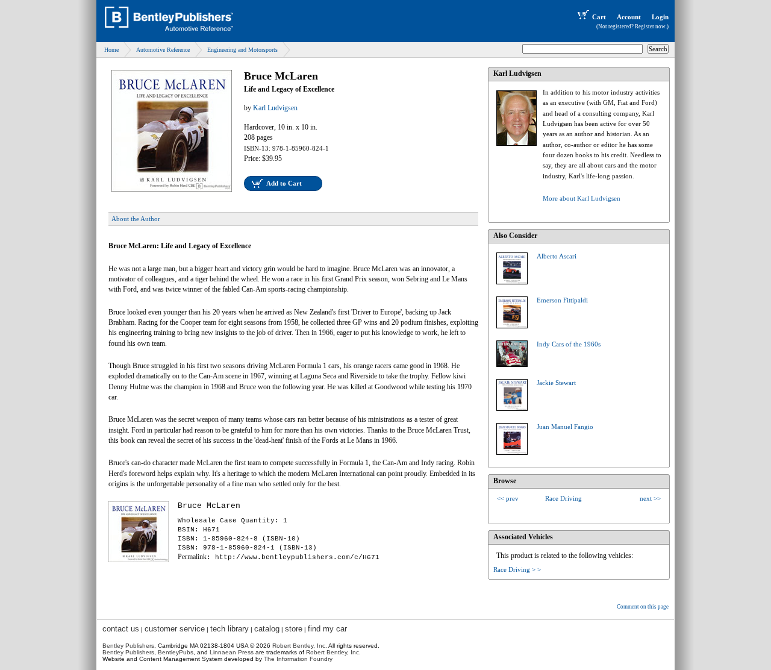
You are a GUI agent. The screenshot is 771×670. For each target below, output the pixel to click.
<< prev (508, 498)
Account (629, 16)
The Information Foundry (298, 659)
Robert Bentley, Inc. (333, 652)
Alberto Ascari (556, 256)
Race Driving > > (517, 569)
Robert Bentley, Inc (298, 645)
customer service (175, 628)
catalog (266, 628)
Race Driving (563, 498)
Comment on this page (643, 607)
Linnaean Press (232, 652)
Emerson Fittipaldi (562, 300)
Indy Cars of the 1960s (569, 344)
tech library (229, 628)
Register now (650, 26)
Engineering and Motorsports (242, 49)
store (293, 628)
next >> (650, 498)
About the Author (135, 218)
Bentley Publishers (128, 645)
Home (111, 49)
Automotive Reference (163, 49)
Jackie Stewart (556, 382)
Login (660, 16)
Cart (599, 16)
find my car (327, 628)
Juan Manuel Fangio (565, 426)
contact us (120, 628)
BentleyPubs (175, 652)
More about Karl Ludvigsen (581, 198)
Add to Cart (284, 183)
